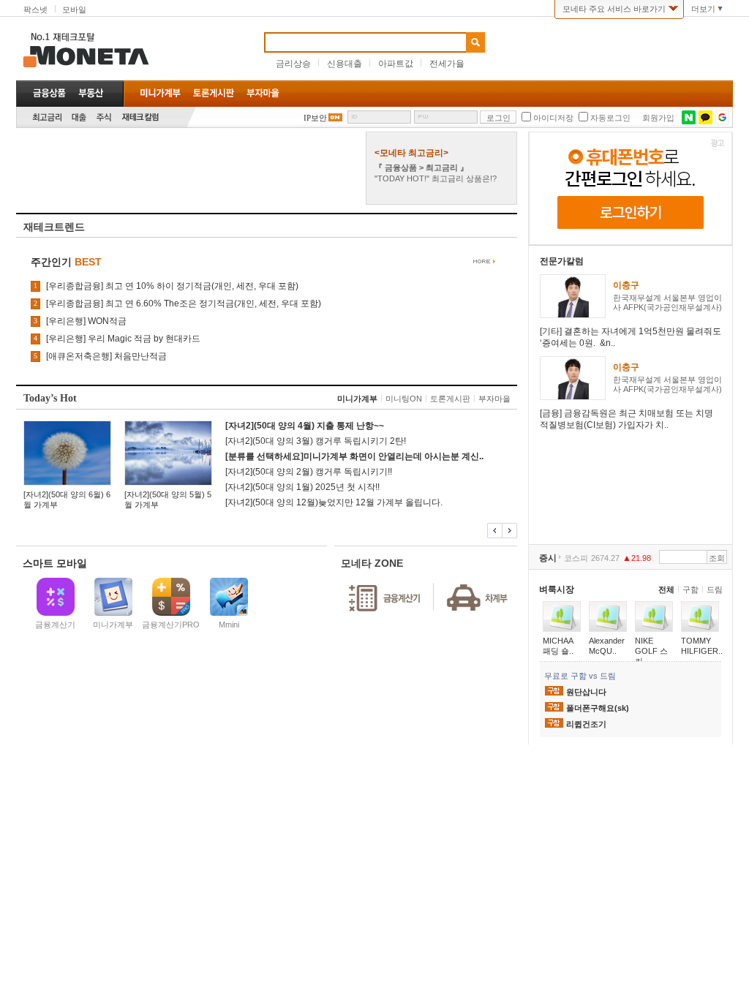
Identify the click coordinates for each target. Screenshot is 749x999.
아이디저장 (553, 117)
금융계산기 (55, 624)
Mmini (229, 624)
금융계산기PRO (171, 624)
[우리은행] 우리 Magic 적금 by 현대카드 (123, 338)
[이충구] (573, 314)
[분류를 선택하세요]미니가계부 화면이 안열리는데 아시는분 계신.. (354, 456)
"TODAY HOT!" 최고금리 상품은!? (435, 178)
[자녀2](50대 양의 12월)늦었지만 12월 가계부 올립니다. (334, 502)
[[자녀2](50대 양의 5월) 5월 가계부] (168, 453)
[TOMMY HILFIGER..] (700, 616)
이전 (495, 530)
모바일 (74, 9)
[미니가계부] (160, 93)
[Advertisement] (190, 168)
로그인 (498, 117)
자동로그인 (610, 117)
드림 (715, 589)
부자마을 (494, 398)
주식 (104, 117)
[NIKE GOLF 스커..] (654, 616)
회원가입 (658, 117)
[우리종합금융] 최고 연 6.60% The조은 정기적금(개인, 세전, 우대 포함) (183, 303)
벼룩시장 (556, 589)
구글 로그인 (722, 117)
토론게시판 (450, 398)
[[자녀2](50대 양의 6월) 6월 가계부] (67, 453)
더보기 (703, 8)
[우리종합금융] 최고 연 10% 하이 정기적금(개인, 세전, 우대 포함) (172, 286)
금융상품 (49, 93)
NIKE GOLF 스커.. (651, 651)
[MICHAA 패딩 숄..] (562, 616)
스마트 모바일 (55, 563)
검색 (475, 42)
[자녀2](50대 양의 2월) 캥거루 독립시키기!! (308, 472)
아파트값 (395, 64)
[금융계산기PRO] (171, 597)
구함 (690, 589)
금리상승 (293, 64)
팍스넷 (35, 9)
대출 (79, 117)
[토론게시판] (213, 93)
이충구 (626, 285)
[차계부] (472, 582)
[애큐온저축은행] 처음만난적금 (106, 356)
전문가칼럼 (562, 261)
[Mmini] (228, 597)
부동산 (90, 93)
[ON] (334, 117)
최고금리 (46, 117)
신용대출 (344, 64)
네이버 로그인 (689, 117)
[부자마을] (262, 93)
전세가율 (446, 64)
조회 (717, 558)
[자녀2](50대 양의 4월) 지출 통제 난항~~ (304, 426)
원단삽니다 (586, 691)
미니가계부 (357, 398)
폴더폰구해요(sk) (597, 708)
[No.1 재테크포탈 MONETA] (140, 47)
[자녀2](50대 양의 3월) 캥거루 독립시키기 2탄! (315, 441)
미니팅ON (403, 398)
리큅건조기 (586, 724)
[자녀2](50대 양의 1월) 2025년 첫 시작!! (302, 487)
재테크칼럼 (140, 117)
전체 (666, 589)
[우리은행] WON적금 (86, 321)
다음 (509, 530)
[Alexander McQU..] (608, 616)
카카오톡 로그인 (705, 117)
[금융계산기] (55, 597)
